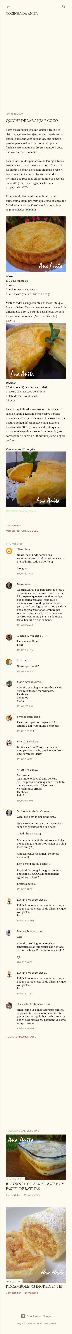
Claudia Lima (25, 635)
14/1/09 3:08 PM (25, 920)
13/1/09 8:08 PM (25, 731)
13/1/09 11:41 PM (25, 889)
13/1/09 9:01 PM (25, 800)
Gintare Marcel (48, 1323)
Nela (20, 584)
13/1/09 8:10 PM (25, 759)
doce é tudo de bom (30, 1004)
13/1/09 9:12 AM (25, 573)
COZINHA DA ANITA (22, 13)
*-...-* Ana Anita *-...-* (29, 811)
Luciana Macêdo (27, 899)
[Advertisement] (36, 65)
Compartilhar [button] (13, 525)
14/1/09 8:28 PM (25, 1028)
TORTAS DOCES (29, 530)
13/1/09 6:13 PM (25, 706)
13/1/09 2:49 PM (25, 650)
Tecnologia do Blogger (39, 1316)
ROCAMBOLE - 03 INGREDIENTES (34, 1286)
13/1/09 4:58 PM (25, 671)
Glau (20, 549)
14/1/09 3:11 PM (24, 993)
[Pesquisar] (64, 5)
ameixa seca (25, 716)
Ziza (19, 660)
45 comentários (32, 1195)
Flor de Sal (24, 741)
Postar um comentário (21, 1036)
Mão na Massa (26, 931)
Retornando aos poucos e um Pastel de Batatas (35, 1186)
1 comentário (31, 1292)
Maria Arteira (25, 682)
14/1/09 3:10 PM (25, 962)
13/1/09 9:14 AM (25, 625)
